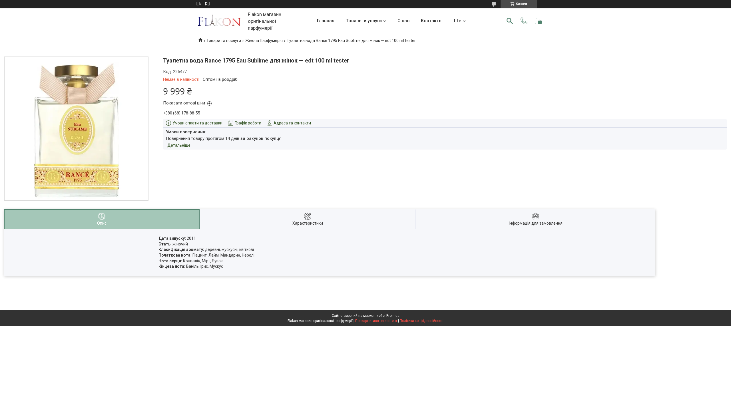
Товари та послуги (223, 40)
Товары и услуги (364, 20)
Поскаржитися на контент (376, 321)
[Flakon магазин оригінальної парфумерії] (220, 21)
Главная (325, 20)
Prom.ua (392, 316)
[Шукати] (509, 21)
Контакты (432, 20)
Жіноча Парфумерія (264, 40)
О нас (403, 20)
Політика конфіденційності (421, 321)
